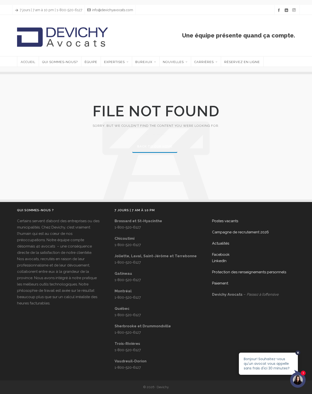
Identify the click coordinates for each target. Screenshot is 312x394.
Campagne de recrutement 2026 (240, 232)
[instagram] (294, 10)
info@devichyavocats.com (112, 10)
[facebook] (279, 10)
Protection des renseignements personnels (249, 272)
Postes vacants (225, 221)
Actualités (220, 243)
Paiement (220, 283)
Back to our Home (154, 146)
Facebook (221, 254)
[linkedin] (287, 10)
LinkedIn (219, 261)
